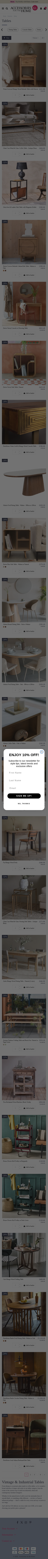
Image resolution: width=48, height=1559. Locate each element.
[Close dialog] (41, 751)
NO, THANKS (24, 804)
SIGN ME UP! (24, 796)
